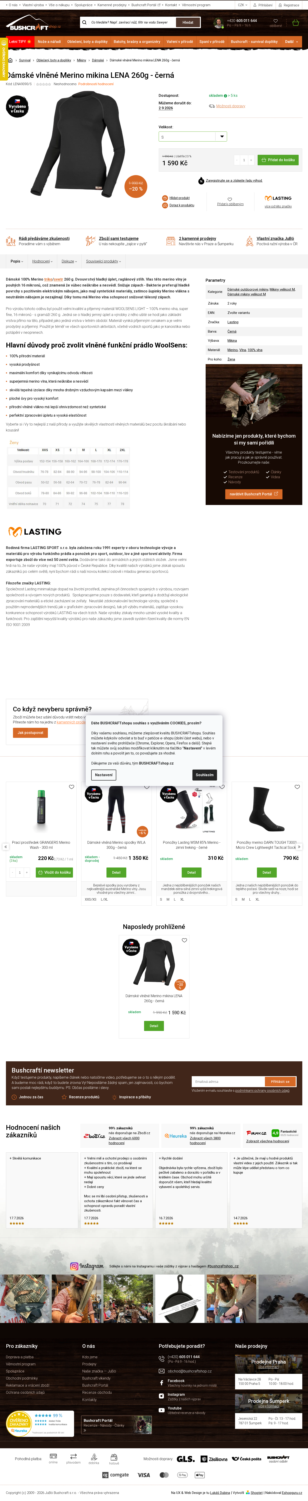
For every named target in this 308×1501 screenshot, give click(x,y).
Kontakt (171, 5)
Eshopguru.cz (292, 1493)
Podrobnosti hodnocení (96, 84)
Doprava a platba (20, 1357)
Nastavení (103, 775)
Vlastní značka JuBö (275, 238)
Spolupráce (84, 5)
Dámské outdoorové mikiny (248, 289)
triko (48, 279)
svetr (58, 279)
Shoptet (257, 1493)
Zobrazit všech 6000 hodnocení (124, 1140)
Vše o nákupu (59, 5)
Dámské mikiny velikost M (247, 294)
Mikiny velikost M (282, 289)
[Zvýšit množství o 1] (251, 160)
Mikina (232, 341)
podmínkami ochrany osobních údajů (262, 1090)
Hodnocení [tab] (41, 261)
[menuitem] (20, 41)
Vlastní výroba (33, 5)
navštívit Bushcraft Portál (251, 494)
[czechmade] (191, 811)
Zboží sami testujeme (119, 238)
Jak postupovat (30, 733)
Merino (233, 350)
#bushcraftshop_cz (223, 1266)
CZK (241, 5)
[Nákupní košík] (292, 22)
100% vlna (255, 350)
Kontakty (89, 1400)
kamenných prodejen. (74, 722)
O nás (13, 5)
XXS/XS (90, 899)
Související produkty (102, 261)
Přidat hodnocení (178, 661)
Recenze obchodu (97, 1392)
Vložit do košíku (57, 872)
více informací (268, 1367)
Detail (116, 872)
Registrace (291, 5)
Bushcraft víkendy (96, 1378)
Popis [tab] (15, 261)
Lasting (233, 322)
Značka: (278, 198)
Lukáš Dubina (220, 1493)
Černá (232, 331)
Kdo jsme (90, 1357)
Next (299, 847)
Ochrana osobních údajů (25, 1392)
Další (289, 41)
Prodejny (89, 1364)
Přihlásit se (280, 1081)
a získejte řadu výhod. (234, 181)
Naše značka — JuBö (99, 1371)
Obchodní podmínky (22, 1378)
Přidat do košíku (281, 160)
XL (182, 899)
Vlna (242, 350)
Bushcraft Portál (144, 5)
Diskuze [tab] (68, 261)
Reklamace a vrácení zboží (27, 1385)
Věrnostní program (196, 5)
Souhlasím (205, 775)
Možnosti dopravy (230, 106)
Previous (6, 847)
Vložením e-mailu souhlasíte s (241, 1090)
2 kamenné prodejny (197, 238)
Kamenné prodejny (112, 5)
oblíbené (276, 26)
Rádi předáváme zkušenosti (44, 238)
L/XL (104, 899)
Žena (231, 359)
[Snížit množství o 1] (237, 160)
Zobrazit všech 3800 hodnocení (205, 1140)
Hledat (188, 22)
